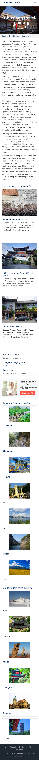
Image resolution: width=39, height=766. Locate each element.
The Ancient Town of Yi (13, 327)
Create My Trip (28, 393)
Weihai (6, 739)
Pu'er (5, 502)
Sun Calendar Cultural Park (15, 219)
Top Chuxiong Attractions (15, 186)
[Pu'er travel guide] (19, 491)
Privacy (31, 747)
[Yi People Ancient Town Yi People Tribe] (19, 256)
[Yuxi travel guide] (19, 516)
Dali (4, 579)
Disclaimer (23, 747)
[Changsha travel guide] (19, 675)
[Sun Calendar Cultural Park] (19, 202)
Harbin (6, 610)
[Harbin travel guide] (19, 599)
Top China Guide (11, 2)
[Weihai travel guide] (19, 727)
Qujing (6, 554)
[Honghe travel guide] (19, 465)
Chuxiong (25, 36)
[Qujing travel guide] (19, 542)
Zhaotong (7, 451)
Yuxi (5, 528)
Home (4, 36)
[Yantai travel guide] (19, 650)
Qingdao (7, 713)
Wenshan (7, 425)
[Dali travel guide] (19, 567)
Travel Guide (14, 36)
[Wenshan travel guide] (19, 414)
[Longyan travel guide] (19, 624)
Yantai (6, 662)
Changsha (7, 687)
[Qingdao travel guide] (19, 701)
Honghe (6, 477)
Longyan (7, 636)
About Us (13, 747)
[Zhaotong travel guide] (19, 439)
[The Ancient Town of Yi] (19, 309)
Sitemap (19, 750)
